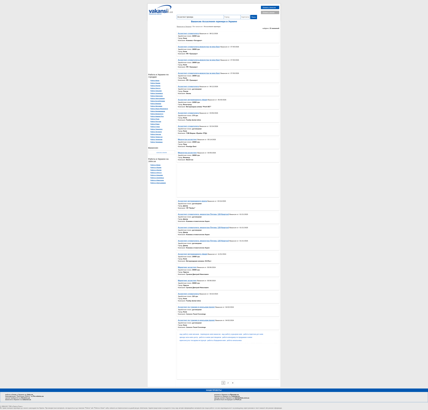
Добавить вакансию (269, 7)
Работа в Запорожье (157, 178)
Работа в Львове (155, 167)
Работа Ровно (154, 124)
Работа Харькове (156, 91)
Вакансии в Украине (184, 26)
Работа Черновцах (156, 142)
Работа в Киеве (155, 165)
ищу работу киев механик (189, 334)
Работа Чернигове (156, 139)
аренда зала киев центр (189, 337)
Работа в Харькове (156, 175)
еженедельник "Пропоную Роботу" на (24, 396)
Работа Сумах (155, 126)
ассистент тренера (161, 152)
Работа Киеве (154, 80)
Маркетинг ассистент (187, 267)
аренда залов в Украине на (231, 398)
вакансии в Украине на (18, 399)
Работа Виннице (155, 103)
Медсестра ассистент (187, 139)
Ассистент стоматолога (188, 33)
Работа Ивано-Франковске (159, 109)
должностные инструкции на (227, 399)
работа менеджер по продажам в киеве (237, 337)
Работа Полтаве (155, 121)
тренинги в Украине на (227, 396)
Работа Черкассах (156, 137)
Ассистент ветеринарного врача (192, 201)
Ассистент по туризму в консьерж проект (196, 307)
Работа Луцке (154, 119)
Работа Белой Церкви (157, 101)
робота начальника (234, 340)
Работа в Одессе (156, 172)
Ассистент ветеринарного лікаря (192, 100)
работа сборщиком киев (216, 340)
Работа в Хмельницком (158, 183)
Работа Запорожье (156, 93)
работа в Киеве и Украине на (19, 394)
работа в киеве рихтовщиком (210, 337)
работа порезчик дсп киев (253, 334)
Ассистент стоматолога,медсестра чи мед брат (199, 47)
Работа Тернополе (156, 129)
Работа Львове (155, 83)
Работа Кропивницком (157, 111)
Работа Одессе (155, 88)
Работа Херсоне (155, 134)
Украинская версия (155, 14)
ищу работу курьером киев (232, 334)
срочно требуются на (17, 398)
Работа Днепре (155, 86)
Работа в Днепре (156, 170)
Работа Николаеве (156, 96)
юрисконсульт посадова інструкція (193, 340)
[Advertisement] (216, 10)
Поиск (253, 17)
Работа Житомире (156, 106)
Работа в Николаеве (157, 180)
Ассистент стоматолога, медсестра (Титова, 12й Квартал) (203, 214)
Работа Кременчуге (156, 114)
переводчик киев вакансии (210, 334)
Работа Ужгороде (156, 132)
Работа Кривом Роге (157, 116)
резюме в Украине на (226, 394)
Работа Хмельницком (157, 98)
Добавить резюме (269, 12)
